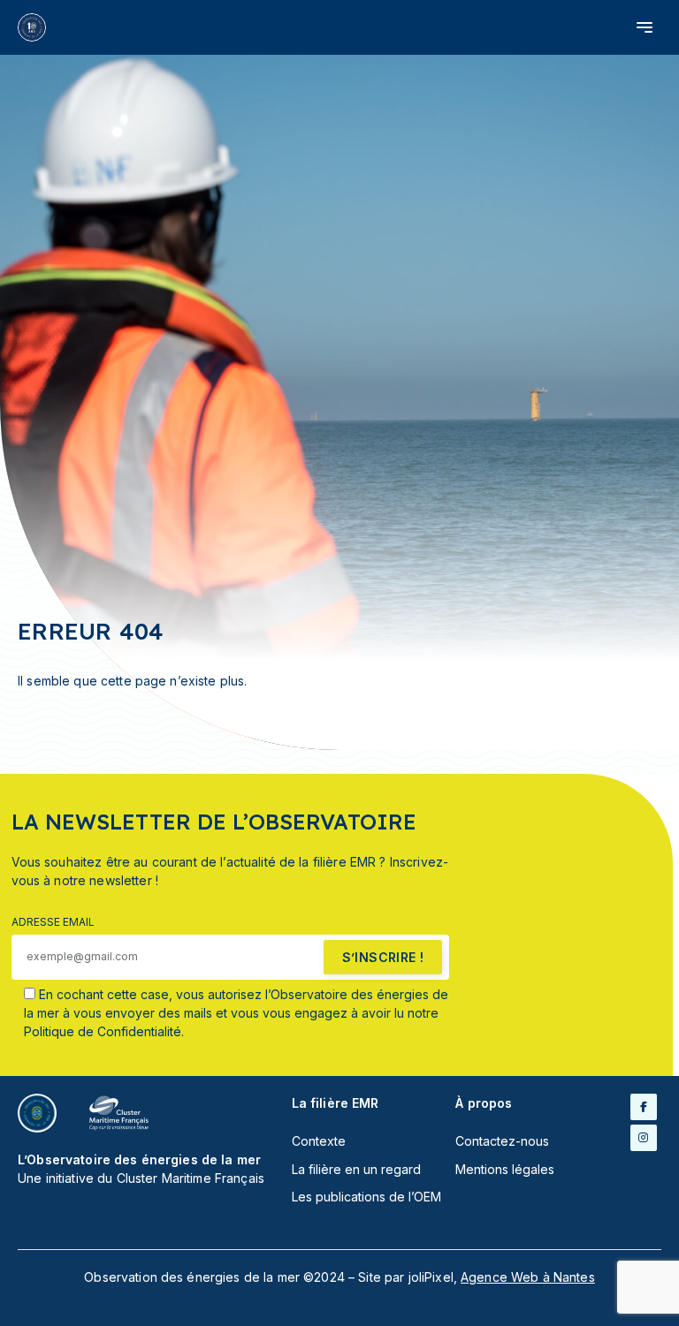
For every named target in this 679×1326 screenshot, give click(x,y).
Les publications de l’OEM (366, 1196)
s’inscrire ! (383, 957)
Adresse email (53, 921)
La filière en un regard (356, 1169)
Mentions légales (504, 1169)
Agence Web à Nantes (528, 1276)
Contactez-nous (502, 1140)
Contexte (319, 1140)
